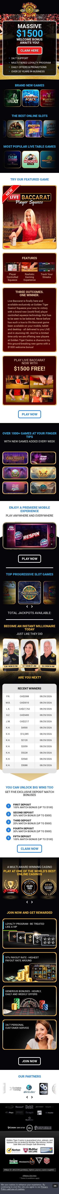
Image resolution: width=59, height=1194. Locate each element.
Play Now (29, 414)
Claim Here (29, 50)
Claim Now (29, 849)
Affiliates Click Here (30, 1176)
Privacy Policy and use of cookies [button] (24, 1188)
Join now (29, 1061)
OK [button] (55, 1186)
